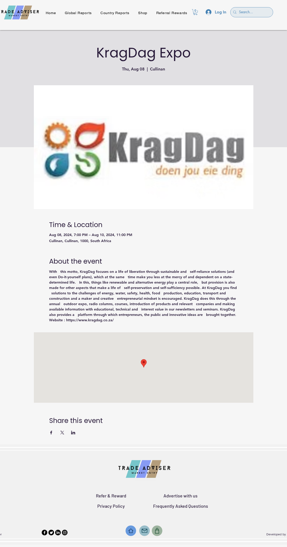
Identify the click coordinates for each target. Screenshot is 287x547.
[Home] (131, 530)
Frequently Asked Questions (180, 506)
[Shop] (157, 530)
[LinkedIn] (58, 532)
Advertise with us (180, 495)
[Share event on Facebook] (51, 432)
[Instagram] (64, 532)
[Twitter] (51, 532)
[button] (195, 12)
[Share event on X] (62, 432)
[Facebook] (44, 532)
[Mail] (144, 530)
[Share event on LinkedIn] (73, 432)
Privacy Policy (111, 506)
